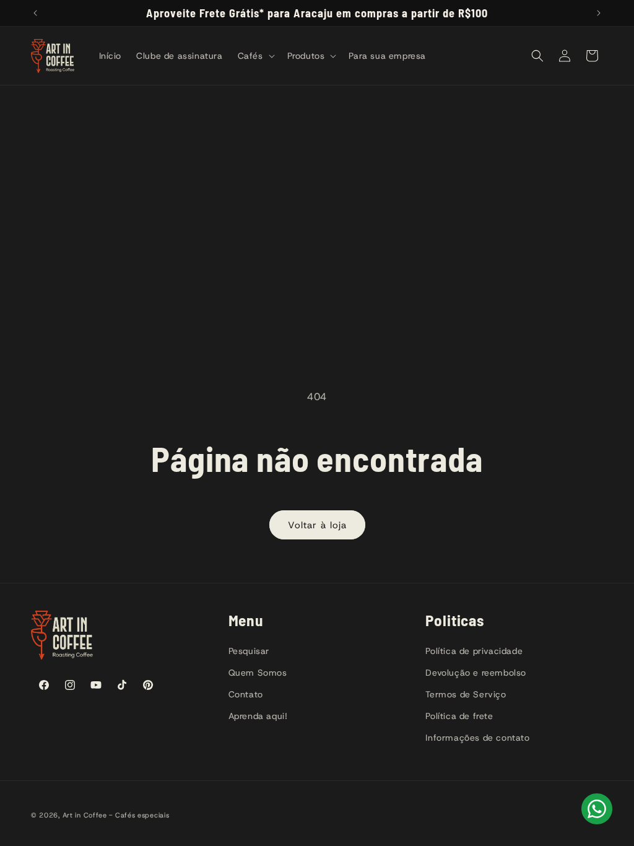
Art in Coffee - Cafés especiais (116, 815)
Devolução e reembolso (475, 672)
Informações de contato (477, 737)
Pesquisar (248, 650)
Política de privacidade (474, 650)
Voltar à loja (317, 525)
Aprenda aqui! (258, 716)
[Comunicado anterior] (35, 13)
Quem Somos (257, 672)
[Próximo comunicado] (598, 13)
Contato (245, 694)
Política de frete (459, 716)
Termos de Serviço (465, 694)
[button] (255, 56)
